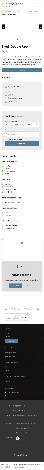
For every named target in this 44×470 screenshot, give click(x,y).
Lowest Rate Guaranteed (15, 139)
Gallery (7, 337)
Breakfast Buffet (10, 356)
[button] (3, 26)
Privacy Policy (9, 396)
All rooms (8, 11)
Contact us (8, 385)
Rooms (7, 333)
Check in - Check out (11, 121)
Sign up (28, 285)
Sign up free (8, 367)
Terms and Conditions (12, 392)
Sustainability (9, 388)
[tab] (17, 39)
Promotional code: (10, 130)
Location (7, 381)
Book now (22, 70)
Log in (17, 285)
